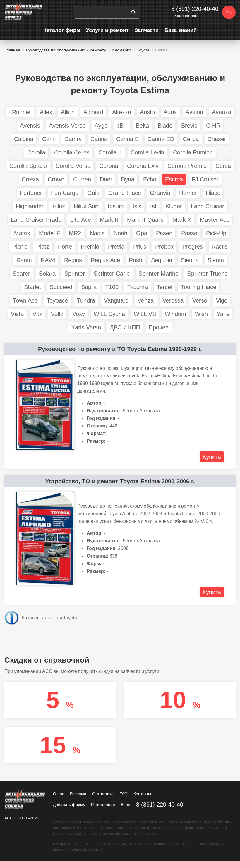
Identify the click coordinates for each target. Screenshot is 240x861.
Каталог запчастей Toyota (49, 617)
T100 (112, 287)
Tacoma (137, 287)
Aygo (101, 125)
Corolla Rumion (193, 152)
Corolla (36, 152)
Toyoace (57, 300)
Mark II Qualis (145, 219)
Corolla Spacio (28, 166)
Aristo (147, 112)
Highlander (30, 206)
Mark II (109, 219)
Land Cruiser (207, 206)
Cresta (30, 179)
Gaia (93, 193)
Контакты (142, 793)
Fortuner (31, 193)
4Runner (20, 112)
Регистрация (103, 804)
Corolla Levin (147, 152)
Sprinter (74, 273)
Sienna (190, 260)
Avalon (194, 112)
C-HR (213, 125)
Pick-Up (216, 233)
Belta (142, 125)
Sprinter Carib (112, 273)
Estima (174, 179)
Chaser (217, 139)
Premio (90, 246)
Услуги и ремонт (107, 30)
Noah (120, 233)
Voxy (78, 314)
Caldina (23, 139)
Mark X (181, 219)
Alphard (93, 112)
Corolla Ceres (72, 152)
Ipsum (116, 206)
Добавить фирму (69, 804)
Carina (98, 139)
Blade (165, 125)
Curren (82, 179)
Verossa (173, 300)
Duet (106, 179)
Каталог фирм (61, 30)
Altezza (121, 112)
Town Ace (25, 300)
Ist (153, 206)
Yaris (223, 314)
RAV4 (48, 260)
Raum (24, 260)
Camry (73, 139)
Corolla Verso (73, 166)
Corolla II (110, 152)
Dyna (127, 179)
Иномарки (121, 50)
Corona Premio (187, 166)
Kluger (173, 206)
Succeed (61, 287)
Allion (68, 112)
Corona (108, 166)
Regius (73, 260)
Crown (56, 179)
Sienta (216, 260)
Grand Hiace (124, 193)
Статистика (103, 793)
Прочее (159, 327)
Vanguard (116, 300)
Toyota (143, 50)
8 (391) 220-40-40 (194, 9)
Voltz (57, 314)
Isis (137, 206)
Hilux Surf (86, 206)
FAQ (123, 793)
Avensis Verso (67, 125)
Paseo (164, 233)
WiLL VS (145, 314)
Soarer (21, 273)
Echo (149, 179)
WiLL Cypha (109, 314)
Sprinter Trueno (207, 273)
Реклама (78, 793)
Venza (146, 300)
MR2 (75, 233)
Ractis (220, 246)
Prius (139, 246)
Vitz (37, 314)
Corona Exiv (143, 166)
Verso (199, 300)
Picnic (20, 246)
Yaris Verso (86, 327)
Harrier (188, 193)
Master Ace (214, 219)
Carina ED (161, 139)
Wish (201, 314)
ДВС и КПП (125, 327)
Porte (65, 246)
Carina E (127, 139)
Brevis (189, 125)
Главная (12, 50)
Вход (125, 804)
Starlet (32, 287)
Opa (141, 233)
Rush (135, 260)
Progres (192, 246)
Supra (89, 287)
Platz (42, 246)
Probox (164, 246)
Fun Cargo (64, 193)
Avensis (30, 125)
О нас (58, 793)
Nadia (97, 233)
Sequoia (161, 260)
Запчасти (147, 30)
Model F (49, 233)
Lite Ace (80, 219)
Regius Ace (105, 260)
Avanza (221, 112)
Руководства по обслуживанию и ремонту (66, 50)
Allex (46, 112)
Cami (49, 139)
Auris (170, 112)
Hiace (213, 193)
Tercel (164, 287)
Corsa (223, 166)
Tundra (86, 300)
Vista (17, 314)
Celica (191, 139)
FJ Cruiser (205, 179)
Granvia (160, 193)
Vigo (221, 300)
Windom (175, 314)
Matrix (22, 233)
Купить (212, 456)
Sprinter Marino (158, 273)
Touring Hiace (198, 287)
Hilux (58, 206)
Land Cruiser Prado (36, 219)
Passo (189, 233)
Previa (116, 246)
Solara (47, 273)
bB (121, 125)
